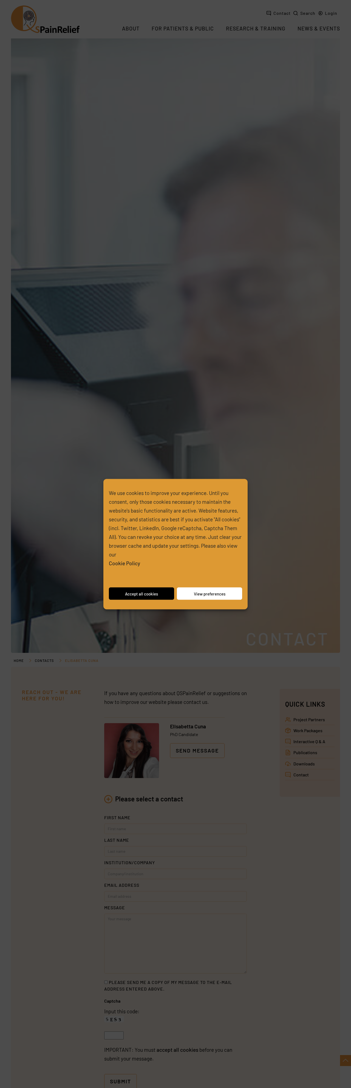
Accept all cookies (141, 593)
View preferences (209, 593)
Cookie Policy (124, 563)
